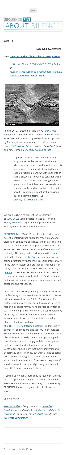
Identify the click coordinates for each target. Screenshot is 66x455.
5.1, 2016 (33, 199)
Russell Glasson (38, 410)
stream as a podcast (40, 149)
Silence (8, 272)
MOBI (42, 75)
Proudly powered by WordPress (18, 449)
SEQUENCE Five (12, 406)
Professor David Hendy (16, 417)
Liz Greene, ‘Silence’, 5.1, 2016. (31, 64)
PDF (27, 75)
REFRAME (17, 222)
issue (55, 253)
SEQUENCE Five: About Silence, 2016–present (35, 56)
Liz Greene (34, 257)
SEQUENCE (12, 218)
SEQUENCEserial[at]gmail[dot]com (25, 325)
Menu (33, 10)
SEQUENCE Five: (12, 234)
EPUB (34, 75)
